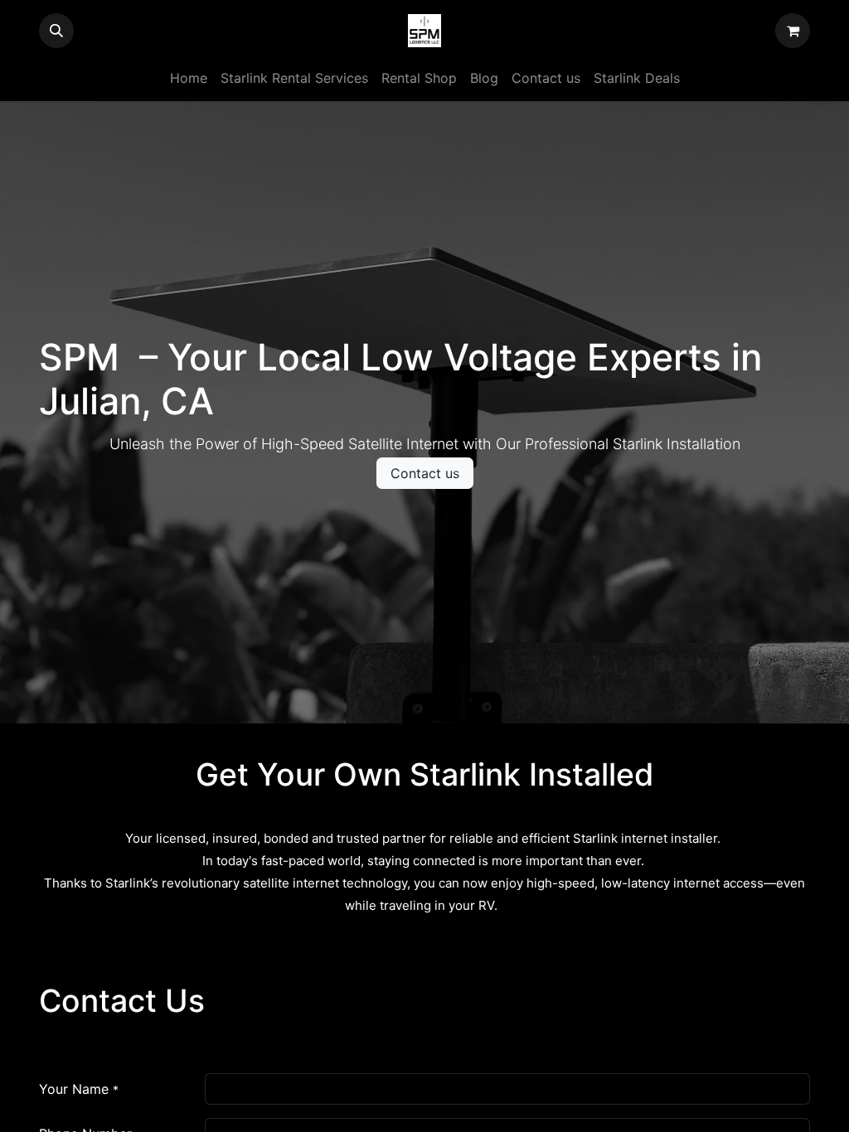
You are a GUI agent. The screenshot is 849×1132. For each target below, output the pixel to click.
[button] (56, 30)
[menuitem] (188, 77)
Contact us (425, 473)
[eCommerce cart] (792, 30)
